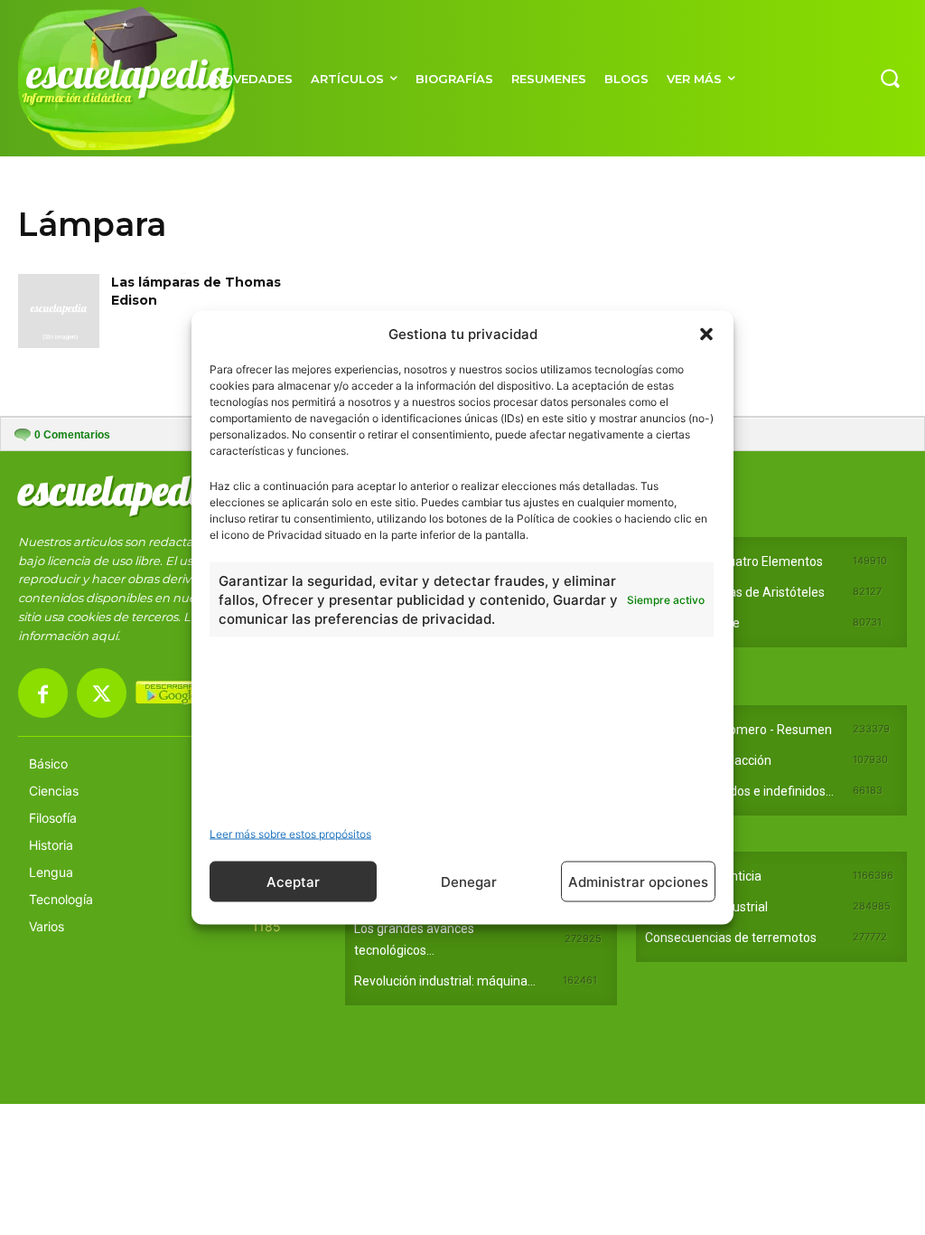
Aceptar (293, 881)
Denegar (469, 881)
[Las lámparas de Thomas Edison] (58, 310)
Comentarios (72, 435)
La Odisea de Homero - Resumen (738, 729)
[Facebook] (43, 693)
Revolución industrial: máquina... (445, 981)
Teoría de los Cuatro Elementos (734, 561)
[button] (706, 334)
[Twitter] (101, 693)
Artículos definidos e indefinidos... (739, 791)
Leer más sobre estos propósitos (290, 834)
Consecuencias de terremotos (731, 937)
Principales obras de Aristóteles (735, 592)
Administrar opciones (638, 881)
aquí (104, 635)
